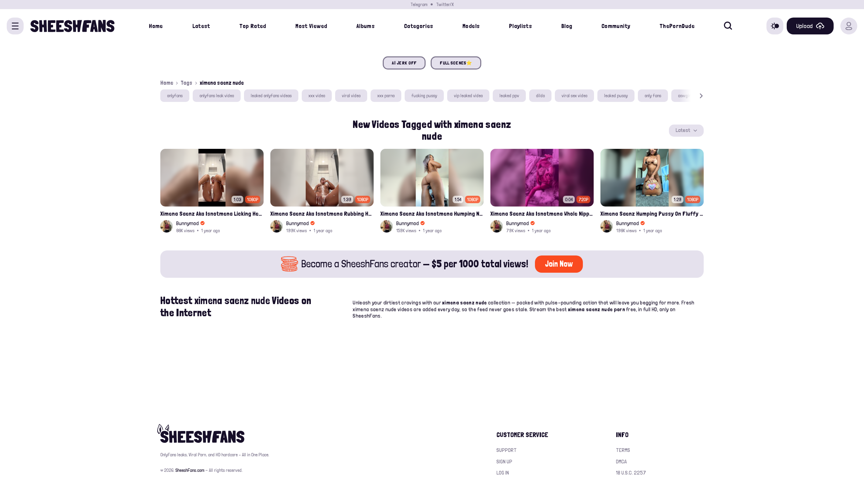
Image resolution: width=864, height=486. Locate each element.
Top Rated (252, 25)
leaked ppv (509, 95)
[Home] (72, 26)
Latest (201, 25)
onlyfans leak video (216, 95)
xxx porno (386, 95)
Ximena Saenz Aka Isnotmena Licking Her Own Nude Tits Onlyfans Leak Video (212, 213)
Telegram (418, 4)
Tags (186, 82)
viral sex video (574, 95)
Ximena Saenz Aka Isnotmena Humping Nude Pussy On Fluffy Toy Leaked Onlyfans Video (432, 213)
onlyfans (175, 95)
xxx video (316, 95)
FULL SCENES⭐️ (456, 62)
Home (156, 25)
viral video (351, 95)
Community (615, 25)
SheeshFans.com (190, 470)
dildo (540, 95)
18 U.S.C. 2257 (631, 472)
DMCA (621, 461)
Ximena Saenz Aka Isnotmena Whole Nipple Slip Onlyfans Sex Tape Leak (542, 213)
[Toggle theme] (774, 26)
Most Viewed (311, 25)
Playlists (520, 25)
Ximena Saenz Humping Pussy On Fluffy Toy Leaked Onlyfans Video (652, 213)
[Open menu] (15, 26)
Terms (623, 450)
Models (471, 25)
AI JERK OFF (404, 62)
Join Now (559, 264)
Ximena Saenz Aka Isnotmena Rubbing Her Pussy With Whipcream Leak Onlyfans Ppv (322, 213)
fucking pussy (424, 95)
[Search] (728, 26)
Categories (418, 25)
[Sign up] (848, 26)
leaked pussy (616, 95)
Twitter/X (445, 4)
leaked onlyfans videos (271, 95)
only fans (653, 95)
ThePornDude (677, 25)
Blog (566, 25)
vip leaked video (468, 95)
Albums (365, 25)
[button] (691, 95)
